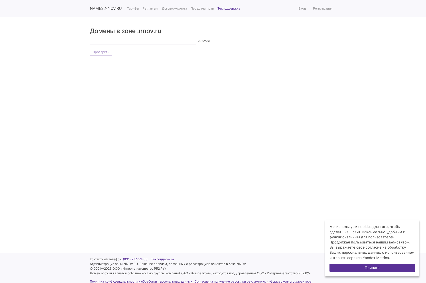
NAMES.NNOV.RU (106, 8)
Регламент (150, 8)
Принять (372, 267)
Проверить (101, 52)
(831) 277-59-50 (135, 259)
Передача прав (202, 8)
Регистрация (323, 8)
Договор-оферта (174, 8)
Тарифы (133, 8)
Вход (302, 8)
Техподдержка (228, 8)
